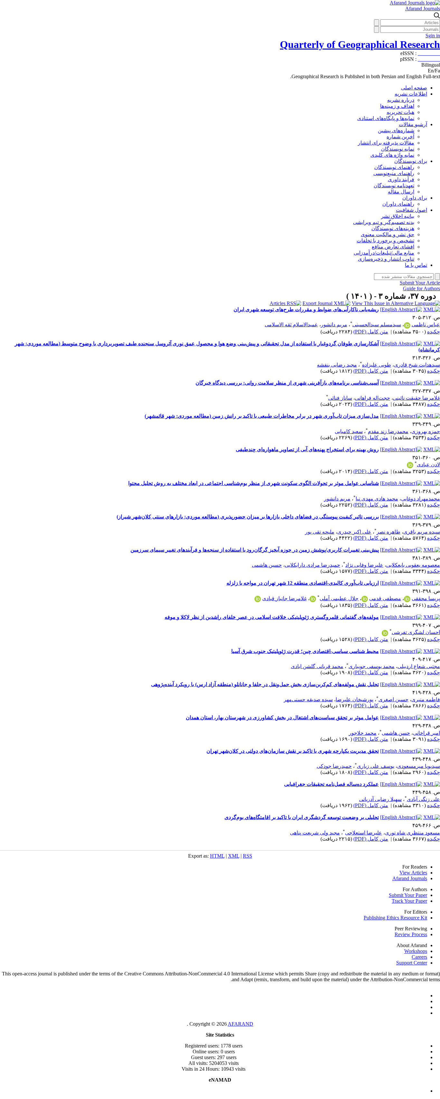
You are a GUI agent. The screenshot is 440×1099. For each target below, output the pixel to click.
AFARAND (240, 1024)
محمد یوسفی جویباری (372, 666)
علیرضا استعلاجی (363, 832)
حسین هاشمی (267, 565)
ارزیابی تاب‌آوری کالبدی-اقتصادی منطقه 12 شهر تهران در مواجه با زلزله (302, 583)
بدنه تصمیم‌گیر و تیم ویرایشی (383, 222)
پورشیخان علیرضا (354, 699)
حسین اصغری (393, 699)
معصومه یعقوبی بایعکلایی (413, 565)
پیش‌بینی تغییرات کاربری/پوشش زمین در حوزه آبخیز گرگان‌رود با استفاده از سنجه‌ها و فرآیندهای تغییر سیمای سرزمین (254, 550)
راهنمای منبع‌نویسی (393, 173)
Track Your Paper (409, 901)
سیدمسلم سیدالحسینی (376, 324)
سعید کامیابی (349, 431)
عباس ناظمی (426, 324)
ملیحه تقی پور (319, 532)
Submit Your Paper (408, 895)
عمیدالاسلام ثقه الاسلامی (291, 324)
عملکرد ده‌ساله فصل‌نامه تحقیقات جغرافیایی (331, 784)
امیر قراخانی (426, 733)
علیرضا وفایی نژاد (364, 565)
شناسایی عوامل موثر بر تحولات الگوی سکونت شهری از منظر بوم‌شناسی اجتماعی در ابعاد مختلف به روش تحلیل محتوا (253, 483)
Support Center (411, 962)
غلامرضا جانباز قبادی (284, 598)
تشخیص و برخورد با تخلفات (385, 240)
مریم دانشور (334, 324)
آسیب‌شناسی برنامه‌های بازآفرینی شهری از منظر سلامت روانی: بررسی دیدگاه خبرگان (287, 383)
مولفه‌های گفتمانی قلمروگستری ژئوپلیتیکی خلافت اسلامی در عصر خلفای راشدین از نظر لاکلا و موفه (272, 617)
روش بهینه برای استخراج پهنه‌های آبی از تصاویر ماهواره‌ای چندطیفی (307, 449)
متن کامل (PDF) (370, 331)
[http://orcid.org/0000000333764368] (407, 325)
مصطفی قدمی (385, 598)
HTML (217, 856)
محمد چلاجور (363, 733)
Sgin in (433, 35)
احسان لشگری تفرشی (416, 632)
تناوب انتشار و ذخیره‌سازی (386, 259)
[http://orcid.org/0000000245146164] (407, 599)
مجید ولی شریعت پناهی (315, 832)
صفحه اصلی (414, 87)
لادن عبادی (428, 464)
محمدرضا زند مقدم (388, 431)
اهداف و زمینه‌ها (397, 106)
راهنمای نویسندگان (394, 167)
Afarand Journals (422, 8)
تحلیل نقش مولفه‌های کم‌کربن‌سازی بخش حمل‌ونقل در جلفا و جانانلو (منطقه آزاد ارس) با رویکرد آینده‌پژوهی (265, 684)
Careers (419, 957)
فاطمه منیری (425, 699)
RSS (247, 856)
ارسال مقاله (401, 191)
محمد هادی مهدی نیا (377, 498)
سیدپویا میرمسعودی (418, 766)
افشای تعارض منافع (393, 246)
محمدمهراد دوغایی (420, 498)
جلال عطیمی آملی (339, 598)
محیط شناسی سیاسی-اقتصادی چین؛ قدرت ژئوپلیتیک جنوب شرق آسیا (305, 651)
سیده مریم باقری (421, 532)
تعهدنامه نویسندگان (394, 185)
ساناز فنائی (340, 398)
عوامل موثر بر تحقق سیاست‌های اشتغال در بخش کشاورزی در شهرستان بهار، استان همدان (282, 717)
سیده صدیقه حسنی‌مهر (308, 699)
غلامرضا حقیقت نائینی (416, 398)
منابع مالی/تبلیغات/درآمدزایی (384, 253)
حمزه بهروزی (425, 431)
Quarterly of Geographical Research (360, 44)
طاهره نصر (388, 532)
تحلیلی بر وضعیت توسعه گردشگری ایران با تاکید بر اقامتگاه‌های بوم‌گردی (302, 817)
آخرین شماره (400, 136)
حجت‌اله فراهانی (372, 398)
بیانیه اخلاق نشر (397, 216)
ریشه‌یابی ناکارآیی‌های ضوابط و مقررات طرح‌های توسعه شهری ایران (306, 309)
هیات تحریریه (400, 112)
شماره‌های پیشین (396, 130)
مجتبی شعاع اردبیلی (418, 666)
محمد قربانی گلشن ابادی (317, 666)
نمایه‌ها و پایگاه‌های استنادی (385, 118)
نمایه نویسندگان (397, 149)
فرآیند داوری (401, 179)
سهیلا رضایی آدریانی (380, 799)
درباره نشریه (400, 100)
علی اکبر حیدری (354, 532)
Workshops (415, 951)
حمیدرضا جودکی (334, 766)
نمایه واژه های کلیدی (392, 155)
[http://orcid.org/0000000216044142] (364, 599)
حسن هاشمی (396, 733)
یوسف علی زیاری (375, 766)
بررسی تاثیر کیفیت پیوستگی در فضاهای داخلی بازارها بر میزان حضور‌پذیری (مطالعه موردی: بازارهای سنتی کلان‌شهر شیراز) (248, 516)
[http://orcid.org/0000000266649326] (410, 465)
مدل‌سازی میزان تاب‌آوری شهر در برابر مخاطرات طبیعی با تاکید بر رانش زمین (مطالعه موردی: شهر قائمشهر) (262, 416)
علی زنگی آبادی (423, 799)
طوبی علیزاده (376, 365)
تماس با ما (416, 265)
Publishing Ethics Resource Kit (395, 917)
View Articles (413, 872)
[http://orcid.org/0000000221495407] (313, 599)
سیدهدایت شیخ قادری (417, 365)
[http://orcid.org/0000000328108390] (385, 633)
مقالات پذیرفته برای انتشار (386, 142)
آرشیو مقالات (413, 124)
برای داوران (414, 197)
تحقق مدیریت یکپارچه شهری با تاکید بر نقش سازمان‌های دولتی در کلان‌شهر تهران (292, 751)
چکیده (433, 331)
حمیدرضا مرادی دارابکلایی (312, 565)
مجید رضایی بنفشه (337, 365)
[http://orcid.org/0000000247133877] (257, 599)
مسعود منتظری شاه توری (412, 832)
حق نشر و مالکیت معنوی (387, 234)
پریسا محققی (426, 598)
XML (233, 856)
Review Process (411, 934)
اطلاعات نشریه (411, 94)
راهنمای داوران (398, 204)
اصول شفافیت (411, 210)
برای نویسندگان (410, 161)
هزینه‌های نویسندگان (392, 228)
